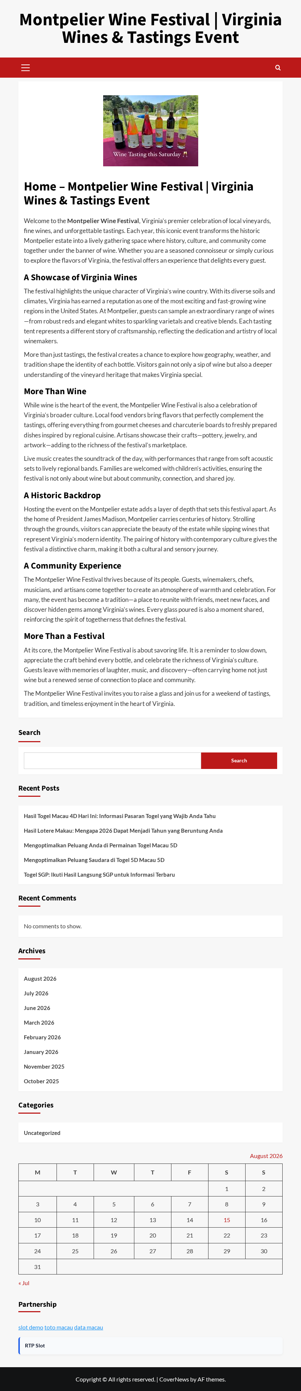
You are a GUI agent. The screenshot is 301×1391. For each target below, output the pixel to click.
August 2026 (40, 978)
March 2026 (39, 1022)
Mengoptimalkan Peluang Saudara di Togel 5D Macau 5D (94, 860)
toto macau (58, 1327)
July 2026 (36, 993)
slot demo (30, 1327)
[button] (25, 67)
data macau (88, 1327)
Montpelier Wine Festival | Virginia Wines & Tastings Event (150, 28)
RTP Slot (35, 1345)
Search (29, 733)
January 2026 (41, 1051)
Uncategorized (42, 1132)
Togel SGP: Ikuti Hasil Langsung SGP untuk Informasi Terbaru (99, 874)
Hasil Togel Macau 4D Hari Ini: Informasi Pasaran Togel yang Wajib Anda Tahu (120, 816)
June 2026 (37, 1008)
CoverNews (174, 1379)
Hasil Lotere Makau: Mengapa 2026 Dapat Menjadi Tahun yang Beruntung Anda (123, 830)
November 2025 (44, 1066)
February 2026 (42, 1037)
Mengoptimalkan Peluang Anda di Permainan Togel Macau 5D (100, 845)
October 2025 (41, 1081)
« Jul (23, 1282)
